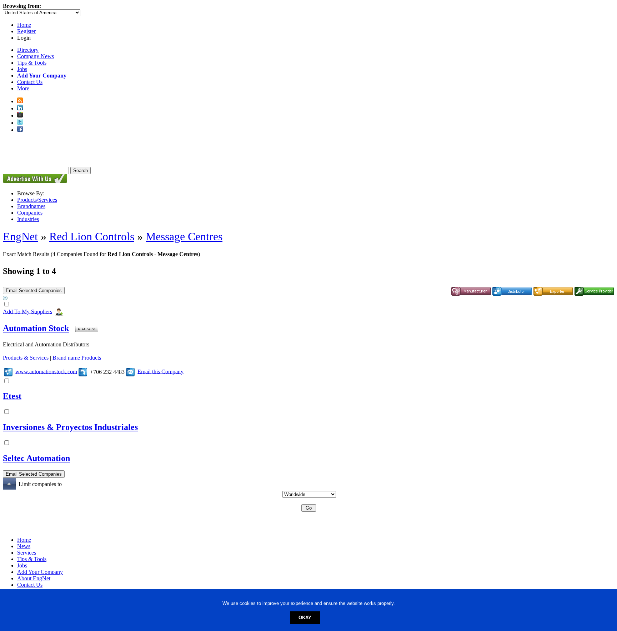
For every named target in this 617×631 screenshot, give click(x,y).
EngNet (20, 236)
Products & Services (26, 358)
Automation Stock (36, 328)
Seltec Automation (36, 458)
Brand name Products (76, 358)
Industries (28, 219)
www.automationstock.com (46, 371)
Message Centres (184, 236)
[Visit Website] (8, 371)
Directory (28, 50)
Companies (29, 213)
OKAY (305, 617)
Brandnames (31, 206)
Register (26, 31)
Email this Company (160, 371)
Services (26, 553)
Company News (35, 56)
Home (24, 25)
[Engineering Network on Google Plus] (20, 115)
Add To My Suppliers (27, 311)
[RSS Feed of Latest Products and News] (20, 101)
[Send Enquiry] (130, 371)
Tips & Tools (31, 63)
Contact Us (29, 82)
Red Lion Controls (91, 236)
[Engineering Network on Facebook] (20, 130)
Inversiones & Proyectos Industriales (70, 427)
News (23, 546)
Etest (12, 396)
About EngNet (33, 578)
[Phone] (83, 371)
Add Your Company (40, 572)
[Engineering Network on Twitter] (20, 123)
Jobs (22, 69)
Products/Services (37, 200)
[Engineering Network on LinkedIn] (20, 108)
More (23, 88)
